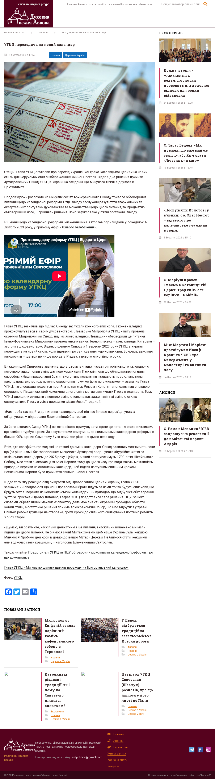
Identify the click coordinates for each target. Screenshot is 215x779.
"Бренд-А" (205, 774)
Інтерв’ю (146, 4)
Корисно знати (130, 4)
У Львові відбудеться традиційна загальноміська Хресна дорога (137, 630)
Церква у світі (136, 713)
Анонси (82, 4)
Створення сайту (157, 774)
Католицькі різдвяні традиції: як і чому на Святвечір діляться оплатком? (57, 690)
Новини (72, 4)
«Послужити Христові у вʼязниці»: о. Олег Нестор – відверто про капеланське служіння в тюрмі (187, 220)
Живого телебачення (78, 227)
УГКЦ (18, 577)
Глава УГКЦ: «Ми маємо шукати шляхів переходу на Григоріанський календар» (66, 567)
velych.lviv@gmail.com (87, 757)
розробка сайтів (178, 774)
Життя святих (111, 4)
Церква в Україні (75, 55)
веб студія (194, 774)
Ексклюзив (95, 4)
